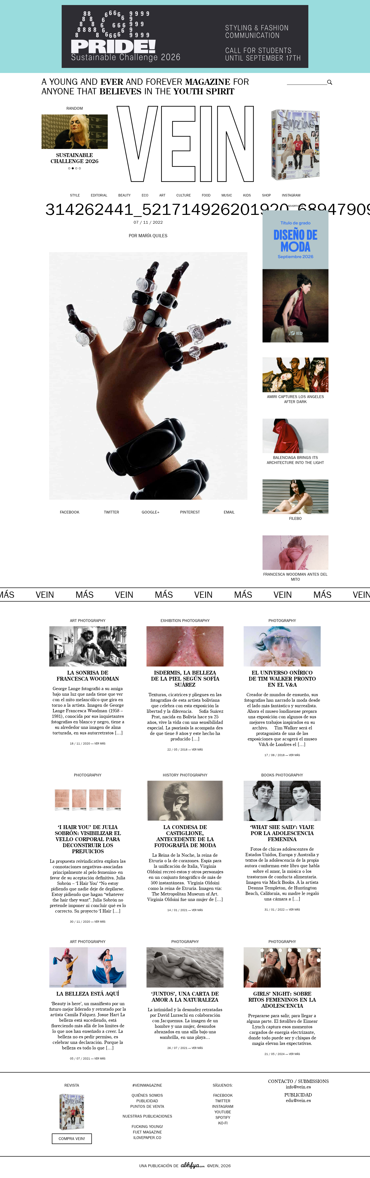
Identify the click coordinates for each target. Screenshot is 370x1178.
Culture (183, 196)
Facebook (223, 1096)
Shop (266, 196)
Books (267, 776)
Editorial (99, 196)
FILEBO (295, 519)
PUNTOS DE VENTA (147, 1107)
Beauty (124, 196)
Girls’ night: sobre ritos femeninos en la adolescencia (282, 1000)
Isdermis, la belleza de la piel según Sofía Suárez (185, 679)
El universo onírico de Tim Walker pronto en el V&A (282, 679)
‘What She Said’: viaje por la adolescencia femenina (282, 833)
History (171, 776)
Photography (91, 621)
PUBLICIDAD (147, 1102)
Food (206, 196)
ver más (99, 743)
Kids (247, 196)
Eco (145, 196)
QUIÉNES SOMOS (147, 1096)
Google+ (9, 1174)
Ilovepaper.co (147, 1138)
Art (162, 196)
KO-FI (223, 1124)
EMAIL (229, 513)
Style (75, 196)
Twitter (222, 1102)
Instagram (291, 196)
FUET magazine (147, 1133)
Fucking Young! (147, 1127)
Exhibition (171, 621)
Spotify (222, 1118)
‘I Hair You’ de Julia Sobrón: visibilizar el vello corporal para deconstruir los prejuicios (88, 839)
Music (226, 196)
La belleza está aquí (87, 994)
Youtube (222, 1113)
